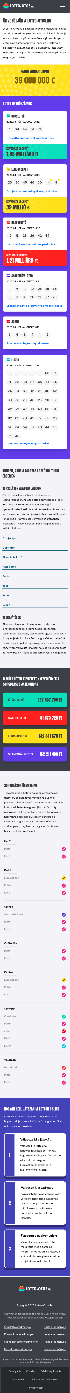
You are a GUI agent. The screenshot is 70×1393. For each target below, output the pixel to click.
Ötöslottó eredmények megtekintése (30, 138)
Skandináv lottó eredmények (21, 1341)
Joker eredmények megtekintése (28, 343)
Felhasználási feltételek (44, 1379)
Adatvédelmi (19, 1379)
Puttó (6, 576)
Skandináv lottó (12, 557)
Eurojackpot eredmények (19, 1334)
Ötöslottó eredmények (17, 1327)
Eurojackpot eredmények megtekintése (32, 191)
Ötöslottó (8, 547)
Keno (5, 595)
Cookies (31, 1371)
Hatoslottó (9, 566)
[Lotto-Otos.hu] (18, 10)
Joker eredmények (55, 1334)
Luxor (6, 605)
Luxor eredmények (55, 1349)
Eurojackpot (10, 538)
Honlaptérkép (35, 1387)
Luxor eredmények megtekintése (28, 443)
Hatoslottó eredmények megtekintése (31, 244)
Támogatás (15, 1371)
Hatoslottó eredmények (18, 1349)
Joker (5, 586)
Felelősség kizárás (51, 1371)
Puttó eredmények (55, 1327)
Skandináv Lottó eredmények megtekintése (34, 305)
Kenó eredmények (55, 1341)
